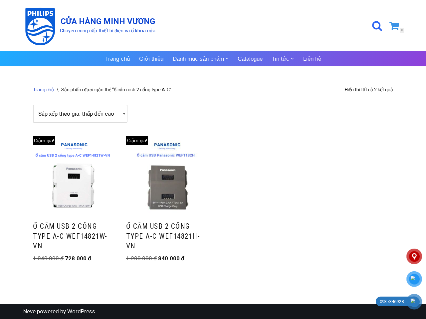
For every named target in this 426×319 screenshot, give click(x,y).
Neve (29, 311)
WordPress (81, 311)
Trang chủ (117, 59)
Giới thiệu (151, 59)
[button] (227, 58)
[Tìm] (377, 25)
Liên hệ (312, 59)
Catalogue (250, 59)
